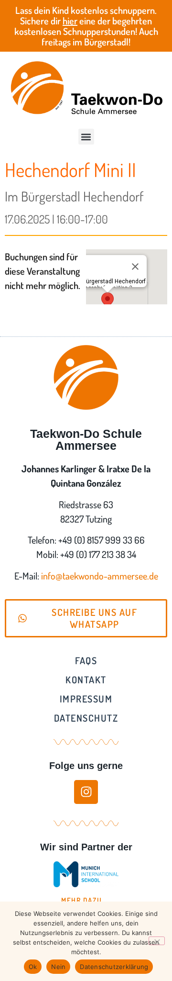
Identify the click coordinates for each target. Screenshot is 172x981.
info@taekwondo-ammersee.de (99, 575)
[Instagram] (86, 792)
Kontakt (86, 679)
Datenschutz (86, 718)
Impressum (86, 698)
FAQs (86, 660)
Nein (58, 966)
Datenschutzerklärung (114, 966)
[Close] (135, 266)
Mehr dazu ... (86, 900)
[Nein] (157, 940)
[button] (86, 137)
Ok (33, 966)
